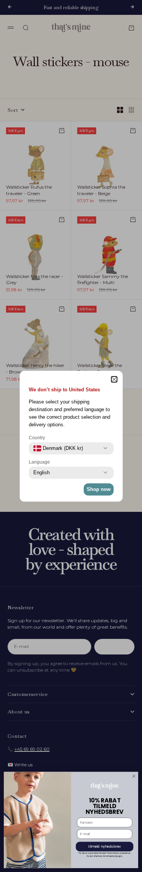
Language (39, 462)
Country (37, 437)
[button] (114, 379)
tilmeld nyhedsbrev (104, 846)
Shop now (99, 489)
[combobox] (58, 448)
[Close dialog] (134, 776)
